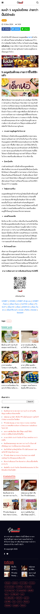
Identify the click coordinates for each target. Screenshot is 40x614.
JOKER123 (25, 307)
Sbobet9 (20, 313)
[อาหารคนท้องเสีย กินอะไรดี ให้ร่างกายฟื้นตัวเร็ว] (29, 337)
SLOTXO (24, 304)
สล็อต (31, 304)
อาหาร (9, 321)
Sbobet (34, 310)
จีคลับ (27, 310)
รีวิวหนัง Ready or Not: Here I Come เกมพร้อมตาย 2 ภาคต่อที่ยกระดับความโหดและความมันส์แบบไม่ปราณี (19, 425)
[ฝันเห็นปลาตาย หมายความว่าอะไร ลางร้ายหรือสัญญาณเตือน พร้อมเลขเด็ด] (11, 485)
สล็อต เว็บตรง (14, 304)
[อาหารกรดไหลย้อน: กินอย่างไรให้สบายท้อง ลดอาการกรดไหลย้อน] (10, 377)
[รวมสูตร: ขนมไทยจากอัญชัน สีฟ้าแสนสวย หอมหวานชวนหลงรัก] (29, 377)
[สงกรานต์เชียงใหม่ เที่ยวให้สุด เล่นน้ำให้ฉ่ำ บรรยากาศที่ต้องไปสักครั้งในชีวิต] (29, 504)
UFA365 (12, 301)
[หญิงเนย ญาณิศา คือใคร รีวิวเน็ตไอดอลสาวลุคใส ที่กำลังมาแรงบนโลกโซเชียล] (29, 485)
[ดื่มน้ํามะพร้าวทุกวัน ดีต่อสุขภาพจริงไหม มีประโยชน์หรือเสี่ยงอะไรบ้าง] (10, 337)
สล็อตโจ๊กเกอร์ (12, 310)
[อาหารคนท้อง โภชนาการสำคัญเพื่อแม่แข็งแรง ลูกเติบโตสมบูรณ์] (10, 357)
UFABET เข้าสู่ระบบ (24, 301)
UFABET (5, 301)
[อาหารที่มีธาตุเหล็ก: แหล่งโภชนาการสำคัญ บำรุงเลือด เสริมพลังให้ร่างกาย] (29, 357)
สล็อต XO (11, 307)
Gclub (21, 310)
